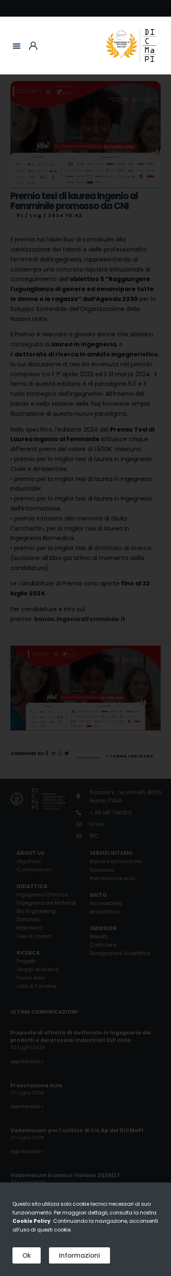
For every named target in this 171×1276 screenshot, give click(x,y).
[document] (85, 638)
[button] (16, 45)
